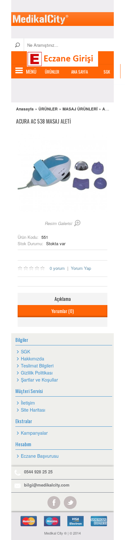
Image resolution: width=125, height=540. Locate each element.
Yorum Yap (81, 268)
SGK (107, 72)
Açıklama (62, 298)
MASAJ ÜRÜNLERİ (80, 109)
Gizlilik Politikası (37, 372)
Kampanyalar (34, 433)
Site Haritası (33, 410)
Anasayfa (25, 109)
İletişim (28, 402)
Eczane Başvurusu (40, 456)
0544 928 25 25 (38, 472)
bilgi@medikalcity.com (47, 485)
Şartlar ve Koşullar (39, 379)
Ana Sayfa (79, 72)
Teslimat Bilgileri (37, 365)
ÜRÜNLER (52, 72)
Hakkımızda (32, 358)
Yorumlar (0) (62, 310)
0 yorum (57, 268)
